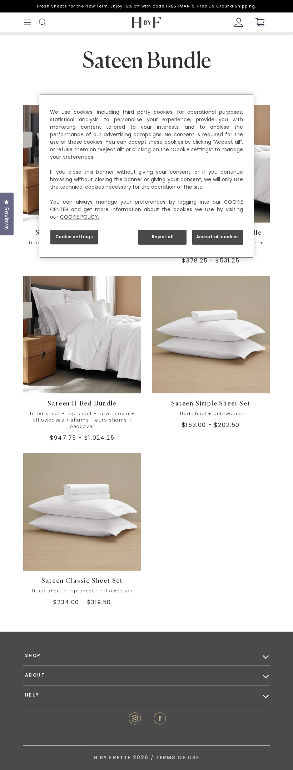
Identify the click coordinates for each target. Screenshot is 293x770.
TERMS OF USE (177, 757)
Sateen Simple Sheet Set (210, 404)
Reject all (163, 237)
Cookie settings (74, 237)
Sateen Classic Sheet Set (82, 581)
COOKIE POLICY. (79, 216)
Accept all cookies (217, 237)
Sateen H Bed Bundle (82, 404)
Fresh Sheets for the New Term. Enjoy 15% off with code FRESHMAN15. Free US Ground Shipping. (146, 6)
